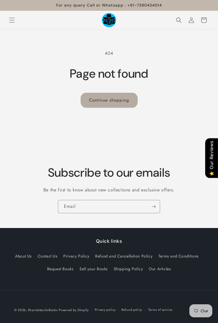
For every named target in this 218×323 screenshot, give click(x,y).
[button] (12, 20)
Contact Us (48, 256)
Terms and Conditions (178, 256)
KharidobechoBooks (43, 310)
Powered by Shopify (74, 310)
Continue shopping (109, 100)
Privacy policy (105, 309)
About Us (23, 256)
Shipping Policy (128, 269)
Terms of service (160, 309)
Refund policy (131, 309)
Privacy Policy (76, 256)
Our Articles (160, 269)
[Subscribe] (153, 206)
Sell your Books (93, 269)
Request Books (60, 269)
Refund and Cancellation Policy (123, 256)
